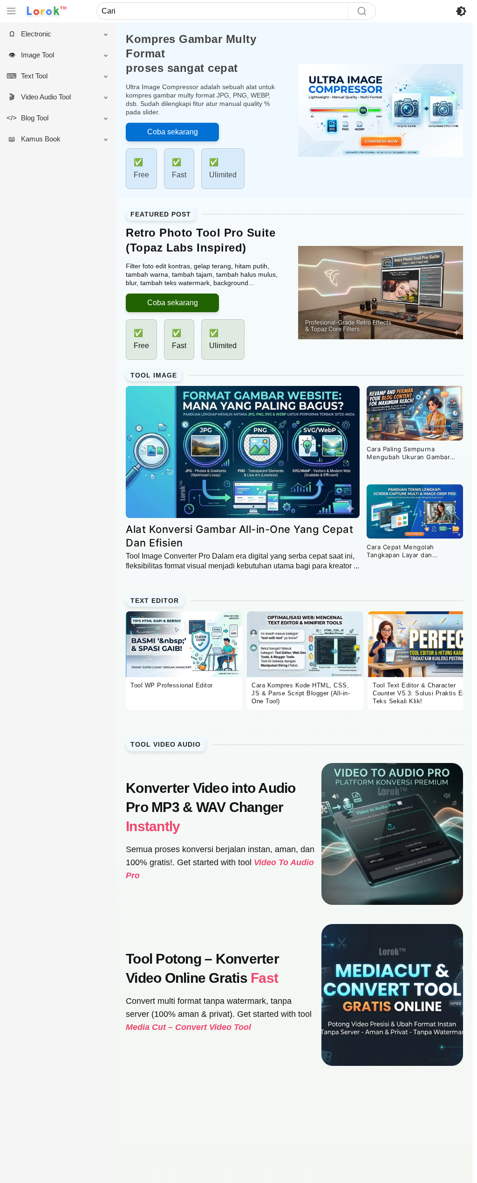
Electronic (41, 34)
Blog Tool (39, 118)
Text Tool (39, 76)
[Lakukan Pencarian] (361, 11)
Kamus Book (45, 139)
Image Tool (42, 55)
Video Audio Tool (50, 97)
